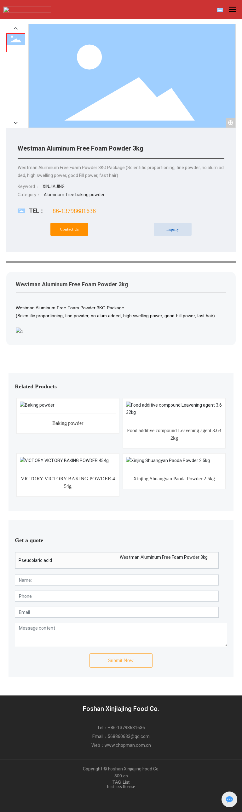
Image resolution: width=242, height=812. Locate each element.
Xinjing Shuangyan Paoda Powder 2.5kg (174, 478)
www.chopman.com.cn (128, 745)
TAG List (121, 782)
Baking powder (67, 423)
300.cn (121, 775)
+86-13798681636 (72, 210)
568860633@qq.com (129, 736)
